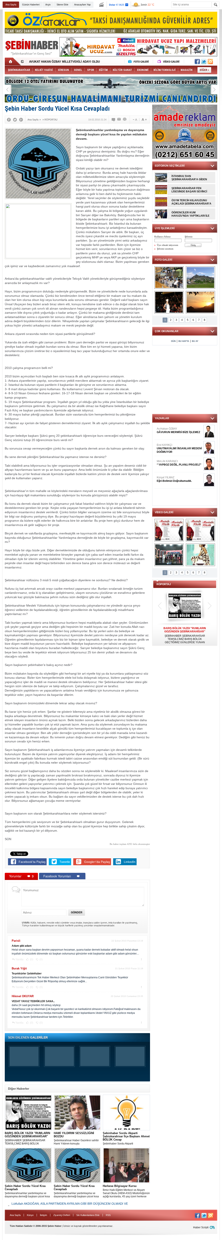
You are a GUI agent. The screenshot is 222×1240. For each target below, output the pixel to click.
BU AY (195, 341)
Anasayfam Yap (82, 4)
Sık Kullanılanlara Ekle (88, 1215)
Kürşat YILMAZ (174, 479)
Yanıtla (19, 959)
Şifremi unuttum (165, 248)
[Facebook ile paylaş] (197, 61)
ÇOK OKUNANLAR (166, 331)
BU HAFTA (183, 341)
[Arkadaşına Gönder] (119, 120)
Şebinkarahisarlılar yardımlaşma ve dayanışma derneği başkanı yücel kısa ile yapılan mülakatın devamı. (27, 1191)
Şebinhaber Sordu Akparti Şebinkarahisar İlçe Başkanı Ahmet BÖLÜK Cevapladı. (126, 1138)
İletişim (43, 1215)
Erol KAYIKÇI (179, 448)
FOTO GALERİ (163, 259)
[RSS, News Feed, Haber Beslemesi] (210, 61)
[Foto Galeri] (139, 61)
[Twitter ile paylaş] (203, 61)
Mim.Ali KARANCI (179, 463)
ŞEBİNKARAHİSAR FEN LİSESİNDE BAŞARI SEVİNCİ (189, 190)
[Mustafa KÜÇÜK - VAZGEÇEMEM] (200, 530)
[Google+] (21, 120)
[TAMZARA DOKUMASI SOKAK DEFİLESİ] (169, 302)
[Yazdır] (125, 120)
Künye (30, 1215)
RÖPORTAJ (164, 584)
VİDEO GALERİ (164, 512)
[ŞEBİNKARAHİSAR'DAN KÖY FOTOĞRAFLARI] (200, 277)
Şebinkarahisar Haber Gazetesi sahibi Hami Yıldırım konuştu (76, 1138)
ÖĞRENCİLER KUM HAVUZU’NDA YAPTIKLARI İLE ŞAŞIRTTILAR (190, 214)
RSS (108, 1215)
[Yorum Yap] (114, 120)
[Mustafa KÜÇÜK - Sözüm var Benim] (169, 530)
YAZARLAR (162, 418)
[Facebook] (9, 120)
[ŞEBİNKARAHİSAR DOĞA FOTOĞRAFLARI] (200, 302)
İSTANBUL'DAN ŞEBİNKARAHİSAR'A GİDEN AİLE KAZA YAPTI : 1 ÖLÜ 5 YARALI (189, 178)
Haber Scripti (201, 1227)
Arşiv (48, 4)
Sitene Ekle (62, 4)
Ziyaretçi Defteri (61, 1215)
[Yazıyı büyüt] (144, 120)
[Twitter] (15, 120)
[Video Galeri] (169, 61)
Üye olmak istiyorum (167, 245)
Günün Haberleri (30, 4)
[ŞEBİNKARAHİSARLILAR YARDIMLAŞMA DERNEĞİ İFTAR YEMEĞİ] (169, 277)
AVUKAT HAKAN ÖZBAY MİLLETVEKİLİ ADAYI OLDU (64, 61)
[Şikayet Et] (141, 959)
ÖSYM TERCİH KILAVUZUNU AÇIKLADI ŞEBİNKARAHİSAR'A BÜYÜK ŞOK (191, 202)
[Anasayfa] (13, 61)
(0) (31, 959)
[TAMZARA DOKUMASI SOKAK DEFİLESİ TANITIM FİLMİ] (200, 555)
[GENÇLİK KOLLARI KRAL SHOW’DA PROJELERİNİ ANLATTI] (169, 555)
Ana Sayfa (10, 4)
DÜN (173, 341)
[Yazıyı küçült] (134, 120)
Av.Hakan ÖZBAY (178, 430)
